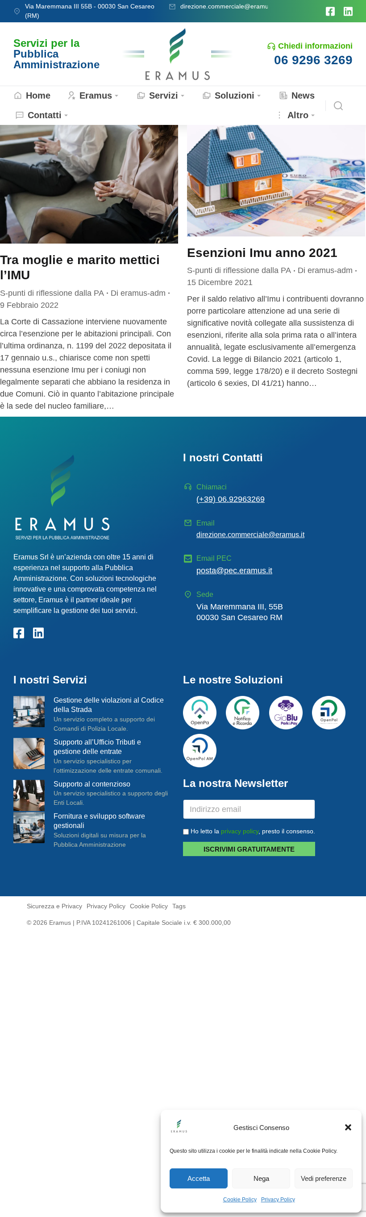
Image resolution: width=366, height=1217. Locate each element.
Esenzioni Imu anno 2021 (262, 253)
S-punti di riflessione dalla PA (52, 293)
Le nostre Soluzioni (233, 680)
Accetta (198, 1178)
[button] (348, 1127)
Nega (261, 1178)
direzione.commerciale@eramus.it (228, 6)
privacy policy (239, 831)
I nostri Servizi (50, 680)
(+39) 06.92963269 (230, 499)
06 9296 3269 (313, 60)
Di (138, 293)
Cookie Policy (240, 1199)
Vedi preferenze (323, 1178)
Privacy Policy (278, 1199)
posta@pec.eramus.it (234, 570)
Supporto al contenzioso (92, 784)
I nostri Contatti (223, 457)
